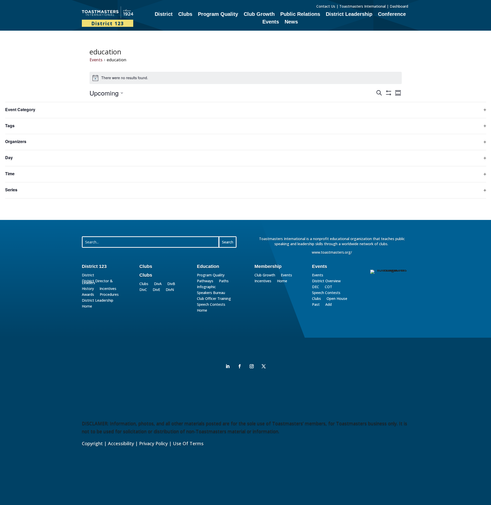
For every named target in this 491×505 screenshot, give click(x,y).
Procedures (109, 295)
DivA (158, 284)
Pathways (205, 281)
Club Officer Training (214, 299)
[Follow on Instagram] (252, 366)
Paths (224, 281)
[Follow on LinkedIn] (228, 366)
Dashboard (399, 6)
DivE (156, 290)
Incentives (107, 289)
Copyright (92, 443)
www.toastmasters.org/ (332, 252)
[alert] (246, 78)
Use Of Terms (188, 443)
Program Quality (218, 14)
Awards (88, 295)
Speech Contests (211, 305)
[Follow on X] (264, 366)
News (291, 22)
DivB (171, 284)
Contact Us (325, 6)
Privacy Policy (153, 443)
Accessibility (121, 443)
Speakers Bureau (211, 293)
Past (316, 305)
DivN (170, 290)
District (164, 14)
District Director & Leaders (97, 282)
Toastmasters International (362, 6)
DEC (315, 287)
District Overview (326, 281)
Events (270, 22)
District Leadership (349, 14)
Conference (392, 14)
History (88, 289)
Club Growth (259, 14)
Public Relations (300, 14)
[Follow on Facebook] (240, 366)
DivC (143, 290)
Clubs (185, 14)
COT (328, 287)
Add (328, 305)
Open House (337, 299)
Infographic (206, 287)
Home (87, 307)
